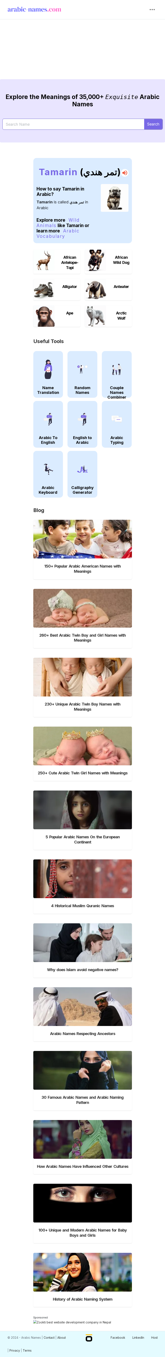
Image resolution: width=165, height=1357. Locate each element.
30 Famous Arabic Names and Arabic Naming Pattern (82, 1100)
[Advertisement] (83, 52)
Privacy (14, 1350)
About (61, 1337)
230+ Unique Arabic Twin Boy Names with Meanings (82, 707)
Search (153, 124)
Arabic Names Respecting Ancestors (82, 1033)
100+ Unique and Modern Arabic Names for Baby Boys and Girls (82, 1233)
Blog (38, 510)
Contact (49, 1337)
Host (154, 1337)
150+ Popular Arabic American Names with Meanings (82, 569)
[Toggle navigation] (152, 10)
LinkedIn (138, 1337)
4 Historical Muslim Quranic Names (82, 905)
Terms (27, 1350)
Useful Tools (48, 341)
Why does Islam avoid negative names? (82, 969)
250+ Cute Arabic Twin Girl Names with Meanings (82, 773)
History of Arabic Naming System (82, 1299)
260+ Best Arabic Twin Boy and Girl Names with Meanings (82, 638)
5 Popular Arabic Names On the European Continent (83, 839)
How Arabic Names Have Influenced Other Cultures (82, 1166)
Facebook (118, 1337)
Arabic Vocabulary (58, 233)
